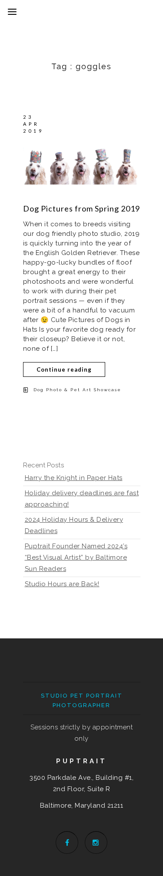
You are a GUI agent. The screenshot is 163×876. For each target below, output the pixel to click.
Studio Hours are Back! (62, 584)
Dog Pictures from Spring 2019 (81, 208)
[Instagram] (96, 842)
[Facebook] (67, 842)
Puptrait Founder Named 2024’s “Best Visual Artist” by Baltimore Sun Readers (76, 557)
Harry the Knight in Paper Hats (74, 478)
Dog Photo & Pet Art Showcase (77, 389)
